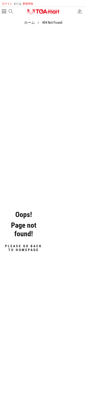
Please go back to (23, 248)
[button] (4, 11)
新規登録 (23, 3)
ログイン (7, 3)
